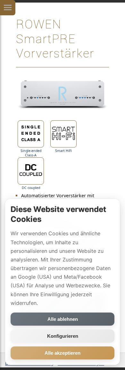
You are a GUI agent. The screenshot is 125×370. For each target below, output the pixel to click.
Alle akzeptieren (62, 353)
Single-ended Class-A (31, 152)
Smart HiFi (63, 150)
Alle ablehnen (62, 319)
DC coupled (31, 187)
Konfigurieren (62, 336)
